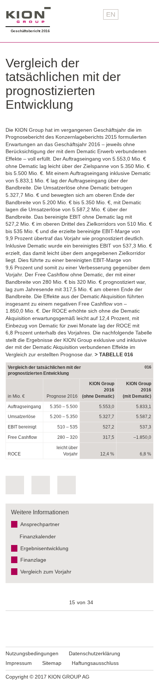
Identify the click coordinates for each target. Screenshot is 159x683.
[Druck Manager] (40, 485)
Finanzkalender (38, 536)
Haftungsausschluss (95, 663)
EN (110, 14)
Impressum (19, 663)
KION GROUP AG (28, 15)
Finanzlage (33, 560)
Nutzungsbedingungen (32, 653)
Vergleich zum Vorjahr (45, 572)
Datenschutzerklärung (94, 653)
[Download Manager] (15, 485)
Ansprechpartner (40, 524)
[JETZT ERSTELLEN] (66, 485)
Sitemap (51, 663)
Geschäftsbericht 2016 (30, 31)
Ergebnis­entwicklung (44, 548)
